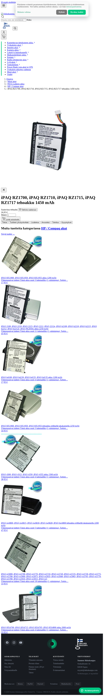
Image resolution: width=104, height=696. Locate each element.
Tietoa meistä (58, 660)
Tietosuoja (57, 667)
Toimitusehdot (58, 663)
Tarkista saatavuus (28, 210)
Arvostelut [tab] (46, 222)
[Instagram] (14, 642)
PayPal (30, 684)
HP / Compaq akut (15, 86)
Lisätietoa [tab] (35, 222)
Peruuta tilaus (34, 663)
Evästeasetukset (59, 670)
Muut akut (12, 81)
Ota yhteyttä (9, 663)
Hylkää (62, 12)
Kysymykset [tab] (67, 222)
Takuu (31, 672)
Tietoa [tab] (4, 222)
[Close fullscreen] (3, 190)
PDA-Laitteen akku (16, 84)
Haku (29, 20)
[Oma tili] (3, 32)
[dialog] (52, 9)
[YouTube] (21, 642)
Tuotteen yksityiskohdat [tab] (19, 222)
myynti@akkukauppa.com (87, 670)
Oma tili (7, 667)
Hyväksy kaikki (76, 12)
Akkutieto (8, 660)
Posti (77, 684)
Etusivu (9, 79)
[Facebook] (7, 642)
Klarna (20, 684)
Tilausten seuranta (36, 660)
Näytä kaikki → (8, 234)
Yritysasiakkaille (10, 670)
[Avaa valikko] (3, 6)
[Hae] (15, 28)
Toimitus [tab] (55, 222)
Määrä (3, 215)
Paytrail (40, 684)
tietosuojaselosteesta (73, 7)
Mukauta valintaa (23, 12)
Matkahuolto (66, 684)
